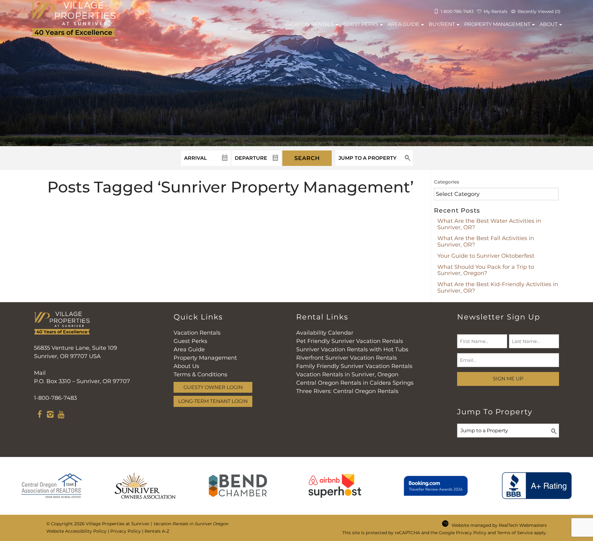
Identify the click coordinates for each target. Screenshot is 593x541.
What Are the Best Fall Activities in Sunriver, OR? (485, 241)
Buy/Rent (442, 24)
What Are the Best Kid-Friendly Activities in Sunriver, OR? (497, 287)
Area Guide (403, 24)
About (548, 24)
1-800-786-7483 (55, 398)
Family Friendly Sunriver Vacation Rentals (354, 366)
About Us (186, 366)
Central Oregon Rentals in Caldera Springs (355, 382)
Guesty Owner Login (213, 387)
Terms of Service (515, 532)
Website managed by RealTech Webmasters (499, 525)
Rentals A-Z (157, 531)
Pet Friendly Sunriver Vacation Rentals (349, 341)
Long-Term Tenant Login (213, 401)
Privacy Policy (125, 531)
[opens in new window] (39, 415)
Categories (446, 182)
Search (307, 158)
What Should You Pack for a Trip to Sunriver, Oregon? (485, 270)
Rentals (309, 24)
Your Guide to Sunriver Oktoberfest (485, 255)
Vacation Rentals (197, 332)
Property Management (497, 24)
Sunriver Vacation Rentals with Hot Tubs (352, 349)
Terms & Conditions (200, 374)
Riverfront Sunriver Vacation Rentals (346, 357)
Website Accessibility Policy (76, 531)
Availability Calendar (324, 332)
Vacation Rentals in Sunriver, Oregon (347, 374)
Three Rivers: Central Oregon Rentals (347, 391)
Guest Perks (360, 24)
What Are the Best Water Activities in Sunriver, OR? (489, 224)
